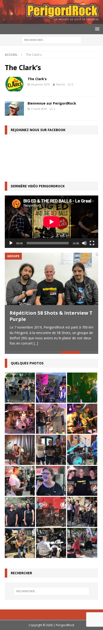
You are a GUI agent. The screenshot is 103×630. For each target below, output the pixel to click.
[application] (51, 221)
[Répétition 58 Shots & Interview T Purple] (51, 279)
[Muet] (84, 243)
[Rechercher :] (51, 39)
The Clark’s (37, 79)
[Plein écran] (92, 243)
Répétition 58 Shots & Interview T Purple (51, 316)
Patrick (60, 84)
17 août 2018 (39, 109)
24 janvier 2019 (40, 84)
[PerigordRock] (51, 21)
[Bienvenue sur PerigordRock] (14, 108)
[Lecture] (11, 243)
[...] (36, 343)
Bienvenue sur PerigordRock (52, 103)
